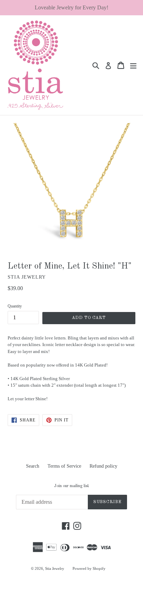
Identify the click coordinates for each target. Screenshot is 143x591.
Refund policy (103, 466)
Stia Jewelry (54, 568)
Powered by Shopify (89, 568)
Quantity (15, 306)
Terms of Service (64, 466)
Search (32, 466)
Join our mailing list (71, 486)
